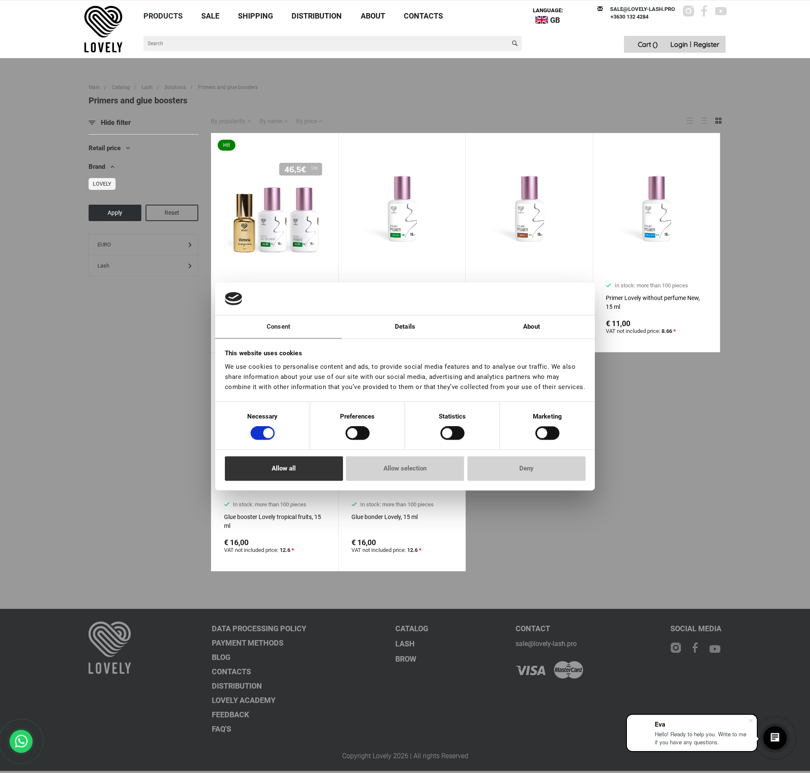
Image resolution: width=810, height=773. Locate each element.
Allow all (284, 468)
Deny (526, 468)
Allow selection (405, 468)
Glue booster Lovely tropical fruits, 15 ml (272, 521)
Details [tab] (405, 326)
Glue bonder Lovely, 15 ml (384, 517)
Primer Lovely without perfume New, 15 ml (653, 302)
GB (555, 20)
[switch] (358, 433)
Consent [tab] (278, 326)
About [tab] (531, 326)
